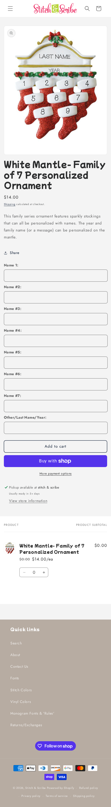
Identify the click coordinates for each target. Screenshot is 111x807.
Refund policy (88, 788)
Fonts (14, 678)
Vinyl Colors (20, 701)
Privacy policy (31, 796)
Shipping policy (84, 796)
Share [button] (14, 252)
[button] (10, 8)
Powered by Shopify (60, 788)
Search (16, 643)
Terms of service (57, 796)
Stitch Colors (21, 690)
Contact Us (19, 666)
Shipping (9, 204)
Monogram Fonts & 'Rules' (32, 713)
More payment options (55, 473)
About (15, 654)
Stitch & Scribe (35, 788)
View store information (28, 500)
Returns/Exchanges (26, 725)
